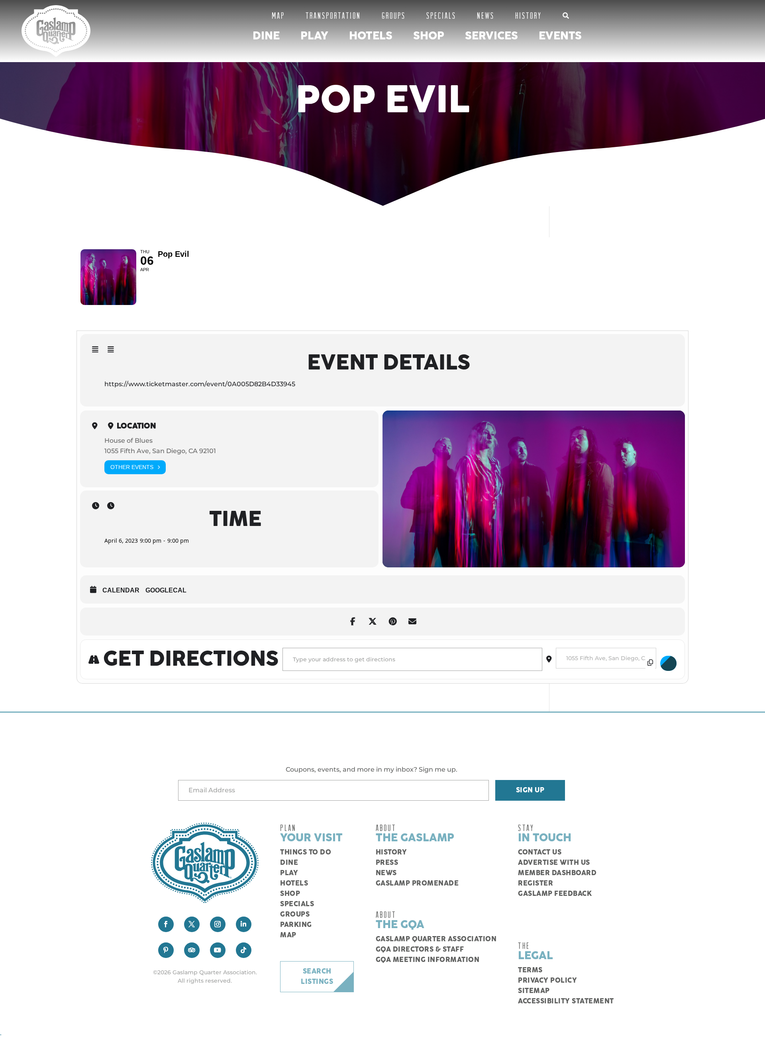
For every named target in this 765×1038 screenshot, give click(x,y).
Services (491, 36)
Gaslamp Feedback (555, 894)
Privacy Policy (547, 980)
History (528, 15)
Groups (394, 15)
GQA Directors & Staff (420, 949)
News (485, 15)
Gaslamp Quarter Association (436, 939)
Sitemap (534, 991)
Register (535, 883)
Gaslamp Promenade (417, 883)
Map (278, 15)
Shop (428, 36)
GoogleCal (165, 590)
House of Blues (128, 440)
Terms (530, 970)
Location (136, 426)
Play (314, 36)
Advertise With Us (554, 863)
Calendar (120, 590)
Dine (266, 36)
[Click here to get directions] (668, 663)
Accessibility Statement (566, 1001)
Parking (296, 925)
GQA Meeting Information (428, 960)
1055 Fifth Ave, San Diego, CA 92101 (160, 451)
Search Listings (317, 976)
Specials (441, 15)
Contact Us (539, 852)
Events (560, 36)
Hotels (370, 36)
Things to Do (305, 852)
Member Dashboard (557, 873)
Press (387, 863)
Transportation (333, 15)
